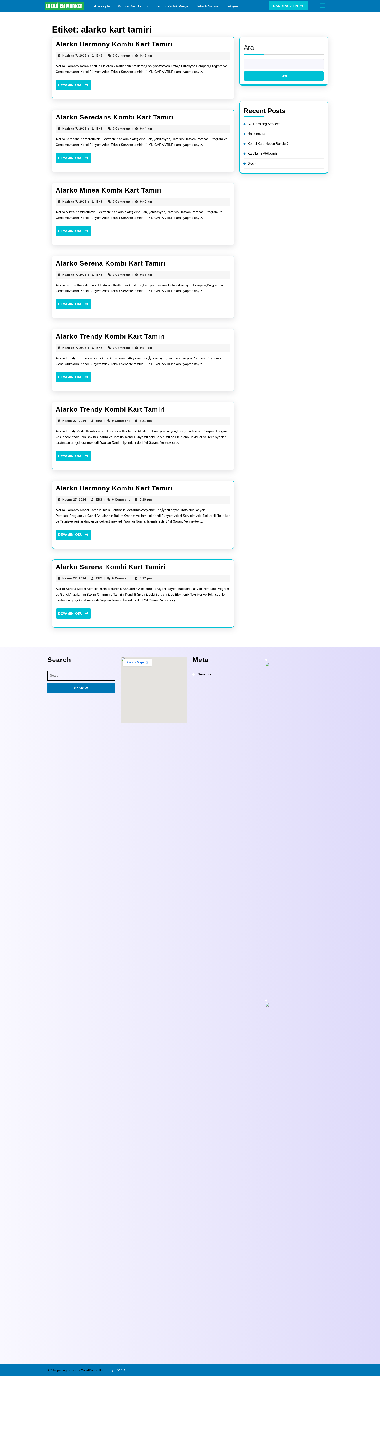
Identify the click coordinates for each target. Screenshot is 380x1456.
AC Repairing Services (264, 124)
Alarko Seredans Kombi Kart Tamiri (115, 117)
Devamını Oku (74, 86)
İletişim (232, 6)
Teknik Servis (207, 6)
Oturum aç (204, 674)
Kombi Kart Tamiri (133, 6)
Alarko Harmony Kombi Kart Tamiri (114, 44)
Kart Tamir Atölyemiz (262, 153)
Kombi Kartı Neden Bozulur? (268, 143)
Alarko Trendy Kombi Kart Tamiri (110, 336)
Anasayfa (102, 6)
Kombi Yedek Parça (171, 6)
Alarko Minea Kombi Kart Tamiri (109, 190)
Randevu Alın (285, 6)
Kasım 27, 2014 (74, 420)
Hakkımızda (256, 134)
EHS (99, 55)
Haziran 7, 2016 (74, 55)
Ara (249, 47)
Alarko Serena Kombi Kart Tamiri (111, 263)
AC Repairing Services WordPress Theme (78, 1370)
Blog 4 (252, 163)
